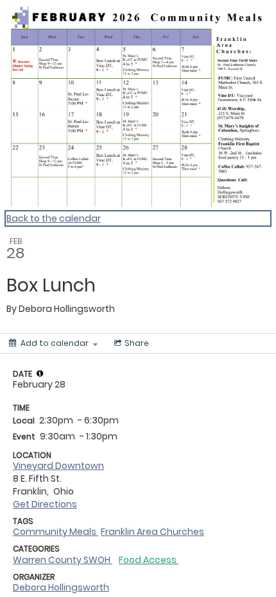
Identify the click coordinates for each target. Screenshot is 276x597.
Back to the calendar (53, 218)
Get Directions (45, 504)
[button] (40, 373)
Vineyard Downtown (58, 465)
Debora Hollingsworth (61, 587)
